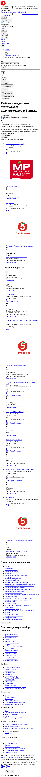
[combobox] (10, 63)
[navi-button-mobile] (3, 45)
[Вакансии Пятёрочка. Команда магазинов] (22, 348)
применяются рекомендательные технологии (17, 756)
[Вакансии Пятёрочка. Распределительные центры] (22, 228)
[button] (3, 39)
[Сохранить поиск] (3, 73)
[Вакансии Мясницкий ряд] (22, 169)
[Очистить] (3, 67)
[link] (4, 35)
